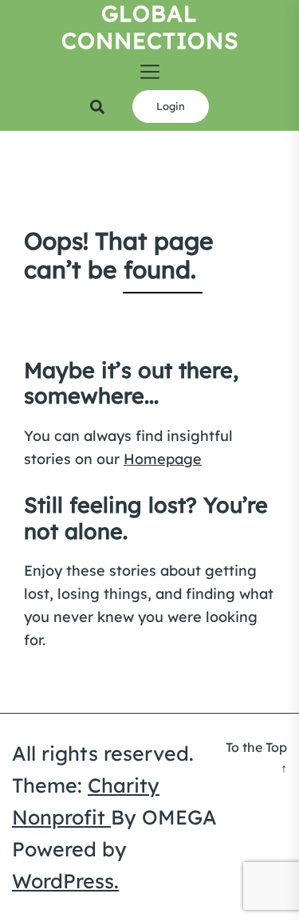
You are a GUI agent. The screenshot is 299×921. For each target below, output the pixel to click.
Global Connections (149, 26)
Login (170, 106)
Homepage (163, 459)
